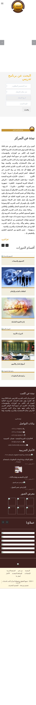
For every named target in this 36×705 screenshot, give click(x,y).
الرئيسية (27, 570)
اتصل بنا (18, 576)
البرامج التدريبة (11, 570)
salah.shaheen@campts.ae (17, 445)
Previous (2, 42)
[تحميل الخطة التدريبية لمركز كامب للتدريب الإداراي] (18, 564)
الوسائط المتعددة (17, 573)
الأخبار (8, 573)
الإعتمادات (27, 573)
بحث (26, 109)
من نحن (20, 570)
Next (34, 42)
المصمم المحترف (13, 585)
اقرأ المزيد (5, 239)
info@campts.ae (17, 442)
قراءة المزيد (18, 419)
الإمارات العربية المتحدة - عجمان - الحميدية (17, 438)
